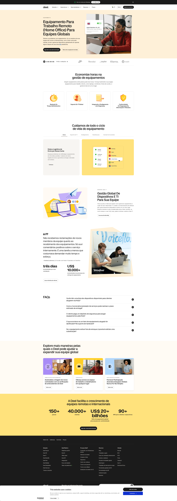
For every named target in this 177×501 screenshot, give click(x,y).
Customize (132, 493)
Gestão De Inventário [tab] (109, 134)
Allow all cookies (133, 489)
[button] (100, 299)
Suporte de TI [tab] (73, 134)
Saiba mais (48, 387)
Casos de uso (63, 7)
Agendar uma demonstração (51, 49)
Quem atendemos (75, 7)
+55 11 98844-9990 (95, 2)
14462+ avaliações (61, 61)
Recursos (85, 7)
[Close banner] (133, 2)
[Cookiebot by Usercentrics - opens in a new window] (40, 498)
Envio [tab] (64, 134)
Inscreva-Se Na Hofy (104, 215)
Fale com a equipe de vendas (70, 49)
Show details (53, 498)
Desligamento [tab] (85, 134)
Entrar (119, 7)
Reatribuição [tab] (96, 134)
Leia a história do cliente (50, 280)
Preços (93, 7)
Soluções (54, 7)
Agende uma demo (128, 7)
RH (60, 44)
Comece (51, 164)
